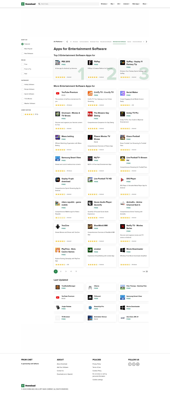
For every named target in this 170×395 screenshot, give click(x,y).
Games (129, 41)
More (144, 4)
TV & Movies (28, 99)
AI (70, 41)
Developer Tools (94, 41)
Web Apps (135, 4)
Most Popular (28, 49)
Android (125, 4)
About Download (62, 364)
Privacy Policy (97, 364)
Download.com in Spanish (65, 374)
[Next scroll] (146, 41)
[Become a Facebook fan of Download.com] (129, 364)
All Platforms (58, 41)
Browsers (75, 41)
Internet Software (137, 41)
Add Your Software (62, 367)
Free (25, 64)
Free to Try (27, 69)
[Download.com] (28, 4)
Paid (25, 74)
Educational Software (105, 41)
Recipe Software (29, 89)
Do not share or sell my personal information (100, 375)
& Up (36, 114)
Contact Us (60, 370)
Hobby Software (29, 84)
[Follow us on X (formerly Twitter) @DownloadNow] (133, 364)
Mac (112, 4)
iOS (118, 4)
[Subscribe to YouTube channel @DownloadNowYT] (137, 364)
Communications (84, 41)
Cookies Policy (97, 370)
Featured (27, 44)
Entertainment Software (119, 41)
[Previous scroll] (67, 41)
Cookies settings (98, 379)
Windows (104, 4)
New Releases (28, 53)
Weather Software (29, 103)
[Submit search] (39, 4)
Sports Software (29, 94)
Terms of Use (97, 367)
